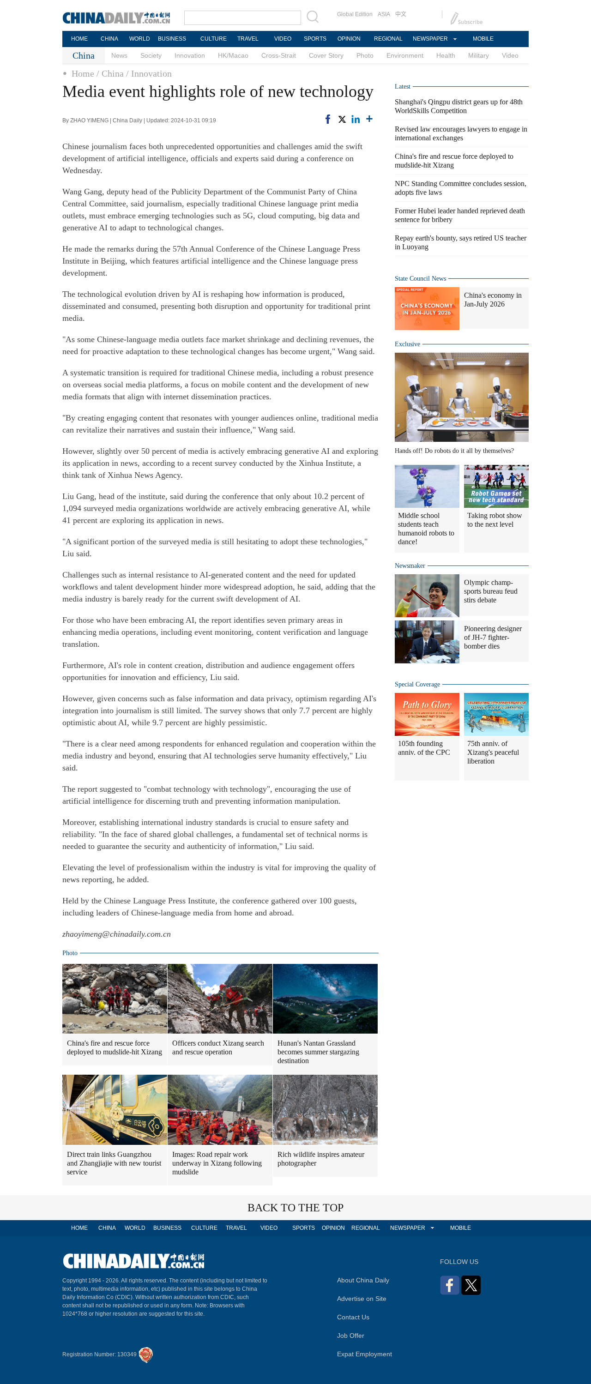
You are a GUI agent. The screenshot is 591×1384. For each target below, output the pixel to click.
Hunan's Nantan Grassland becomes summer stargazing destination (318, 1052)
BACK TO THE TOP (295, 1208)
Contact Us (353, 1317)
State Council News (420, 278)
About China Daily (363, 1280)
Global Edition (355, 14)
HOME (79, 39)
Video (510, 55)
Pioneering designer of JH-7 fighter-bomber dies (493, 637)
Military (478, 55)
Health (445, 55)
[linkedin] (355, 119)
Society (151, 55)
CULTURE (213, 39)
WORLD (139, 39)
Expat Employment (364, 1354)
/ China (110, 73)
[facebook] (327, 119)
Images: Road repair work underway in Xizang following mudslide (217, 1163)
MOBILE (483, 39)
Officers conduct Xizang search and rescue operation (218, 1047)
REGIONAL (388, 39)
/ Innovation (149, 73)
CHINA (109, 39)
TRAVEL (248, 39)
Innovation (190, 55)
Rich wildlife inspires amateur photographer (320, 1158)
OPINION (349, 39)
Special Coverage (417, 684)
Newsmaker (410, 565)
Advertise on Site (361, 1298)
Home (83, 73)
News (119, 55)
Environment (404, 55)
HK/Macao (233, 55)
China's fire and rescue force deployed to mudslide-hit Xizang (114, 1047)
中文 (400, 14)
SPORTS (315, 39)
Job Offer (350, 1335)
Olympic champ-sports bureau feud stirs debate (491, 591)
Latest (402, 86)
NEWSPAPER (430, 39)
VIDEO (282, 39)
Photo (365, 55)
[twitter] (341, 119)
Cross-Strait (278, 55)
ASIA (384, 14)
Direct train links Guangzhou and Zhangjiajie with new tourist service (114, 1163)
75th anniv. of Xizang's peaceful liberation (493, 752)
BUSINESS (172, 39)
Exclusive (407, 344)
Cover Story (326, 55)
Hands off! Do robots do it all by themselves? (454, 450)
